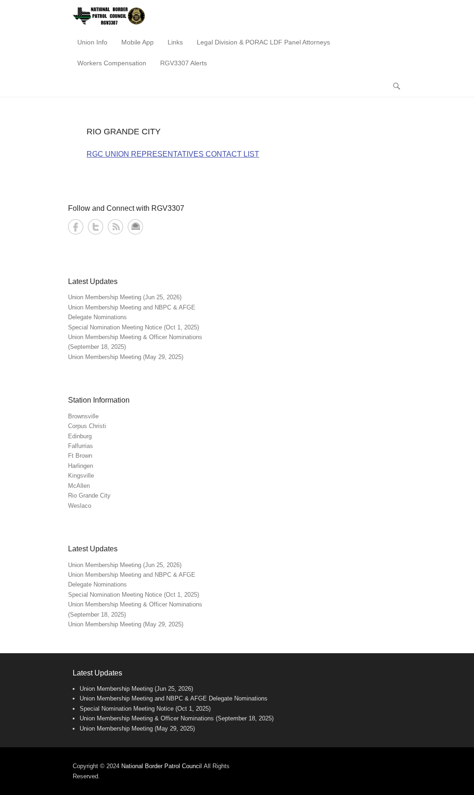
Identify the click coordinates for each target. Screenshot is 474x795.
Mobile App (137, 42)
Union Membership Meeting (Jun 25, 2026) (124, 297)
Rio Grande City (89, 495)
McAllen (79, 485)
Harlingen (80, 465)
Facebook (75, 226)
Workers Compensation (111, 63)
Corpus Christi (87, 426)
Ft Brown (80, 455)
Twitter (95, 226)
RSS (115, 226)
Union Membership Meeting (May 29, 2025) (125, 356)
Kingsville (81, 475)
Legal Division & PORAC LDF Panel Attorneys (263, 42)
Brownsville (83, 416)
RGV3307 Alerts (183, 63)
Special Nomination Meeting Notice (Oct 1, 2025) (133, 327)
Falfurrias (80, 445)
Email (135, 226)
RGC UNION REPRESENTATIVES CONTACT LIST (173, 154)
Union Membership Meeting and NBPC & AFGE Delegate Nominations (174, 698)
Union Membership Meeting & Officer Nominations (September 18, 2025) (177, 718)
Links (175, 42)
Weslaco (79, 505)
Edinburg (80, 436)
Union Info (92, 42)
